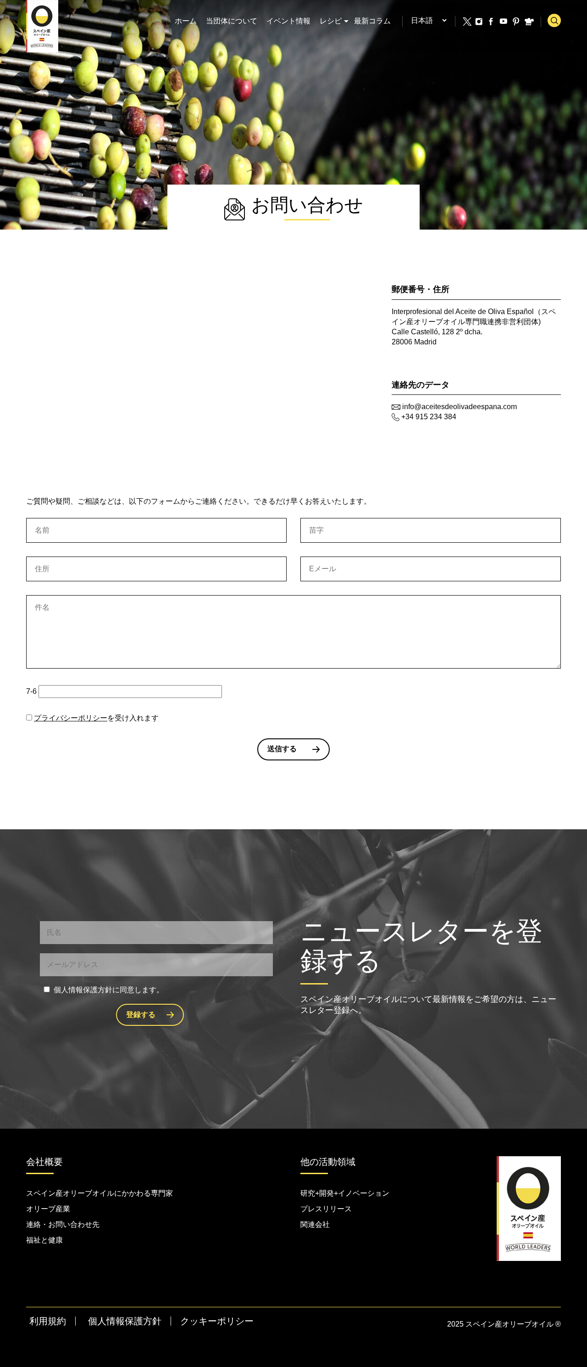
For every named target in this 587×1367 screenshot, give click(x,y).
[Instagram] (479, 22)
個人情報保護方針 (124, 1321)
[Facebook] (492, 22)
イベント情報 (288, 21)
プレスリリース (326, 1209)
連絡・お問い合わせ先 (63, 1224)
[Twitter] (467, 22)
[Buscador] (554, 20)
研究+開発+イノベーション (344, 1193)
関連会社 (315, 1224)
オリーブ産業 (48, 1209)
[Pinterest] (516, 22)
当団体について (231, 21)
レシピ (331, 21)
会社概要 (44, 1162)
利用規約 (47, 1321)
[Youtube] (504, 22)
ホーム (186, 21)
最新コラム (372, 21)
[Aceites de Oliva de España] (42, 25)
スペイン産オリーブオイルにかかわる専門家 (99, 1193)
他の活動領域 (327, 1162)
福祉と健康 (44, 1240)
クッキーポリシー (217, 1321)
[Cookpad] (529, 22)
